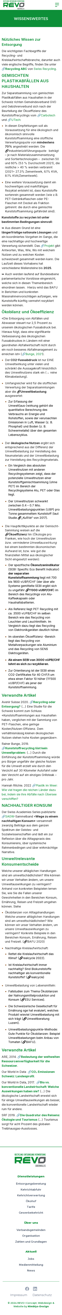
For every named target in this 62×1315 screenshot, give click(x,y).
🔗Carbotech (46, 115)
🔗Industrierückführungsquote (26, 150)
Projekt (49, 245)
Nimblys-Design (38, 1306)
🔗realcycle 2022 (31, 958)
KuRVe (27, 517)
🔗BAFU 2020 (34, 941)
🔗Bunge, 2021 (32, 354)
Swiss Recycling (45, 69)
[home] (14, 4)
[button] (57, 5)
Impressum (18, 1295)
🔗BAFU (28, 1042)
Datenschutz (42, 1295)
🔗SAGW (8, 816)
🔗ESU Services (32, 999)
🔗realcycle (35, 977)
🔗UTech (14, 119)
